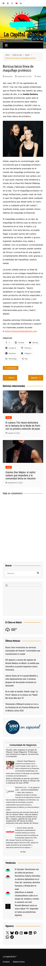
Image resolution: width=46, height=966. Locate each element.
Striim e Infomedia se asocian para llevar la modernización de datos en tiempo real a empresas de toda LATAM (22, 780)
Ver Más (23, 852)
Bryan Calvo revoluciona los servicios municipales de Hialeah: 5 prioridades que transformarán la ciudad (22, 650)
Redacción (9, 76)
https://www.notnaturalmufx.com (21, 331)
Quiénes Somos (19, 962)
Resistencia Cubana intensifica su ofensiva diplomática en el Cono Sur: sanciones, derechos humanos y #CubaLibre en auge (27, 882)
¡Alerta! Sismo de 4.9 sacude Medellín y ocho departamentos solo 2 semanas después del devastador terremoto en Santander (21, 681)
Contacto (6, 962)
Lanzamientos (11, 368)
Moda (39, 76)
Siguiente (34, 378)
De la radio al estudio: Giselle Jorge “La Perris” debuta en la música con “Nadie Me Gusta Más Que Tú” (21, 694)
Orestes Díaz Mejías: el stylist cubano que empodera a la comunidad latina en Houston (20, 475)
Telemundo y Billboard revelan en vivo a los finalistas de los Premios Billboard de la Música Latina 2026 (22, 707)
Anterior (11, 378)
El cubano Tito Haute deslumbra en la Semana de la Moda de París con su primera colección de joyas (22, 425)
